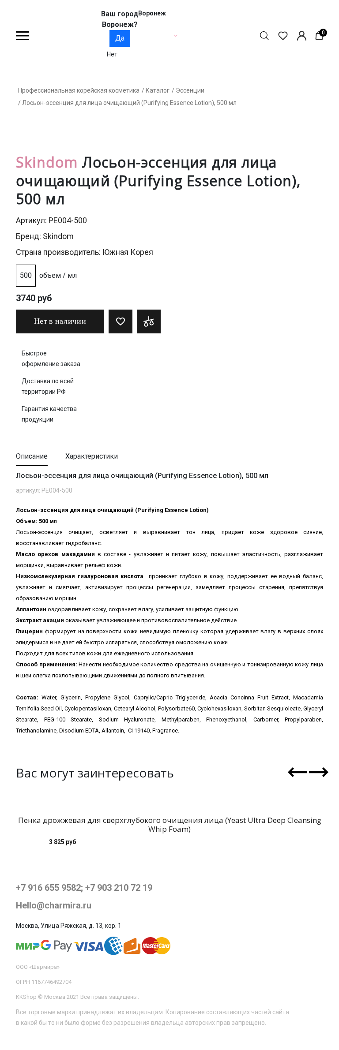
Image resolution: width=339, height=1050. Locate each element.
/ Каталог (156, 90)
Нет (112, 54)
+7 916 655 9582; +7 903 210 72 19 (84, 887)
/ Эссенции (188, 90)
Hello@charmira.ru (53, 905)
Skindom (58, 236)
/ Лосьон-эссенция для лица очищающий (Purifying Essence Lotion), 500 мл (127, 102)
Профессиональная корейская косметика (78, 90)
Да (119, 38)
